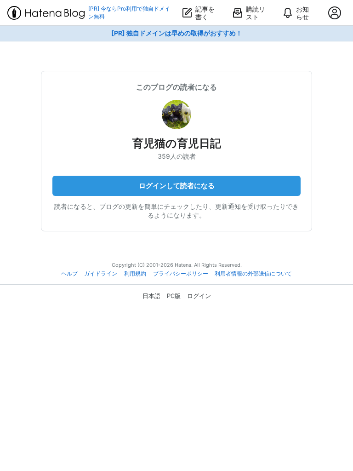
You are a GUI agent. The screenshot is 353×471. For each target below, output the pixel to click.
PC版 (174, 295)
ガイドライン (100, 273)
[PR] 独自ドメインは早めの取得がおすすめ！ (176, 33)
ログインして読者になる (177, 185)
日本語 (151, 295)
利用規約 (135, 273)
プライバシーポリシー (180, 273)
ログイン (199, 295)
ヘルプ (69, 273)
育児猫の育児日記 (176, 143)
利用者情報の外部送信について (253, 273)
